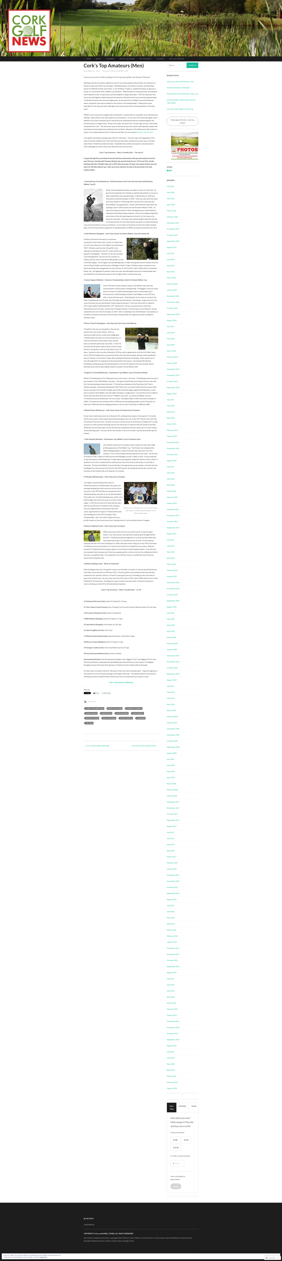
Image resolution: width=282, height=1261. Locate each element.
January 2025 (172, 290)
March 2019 (171, 710)
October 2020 (172, 595)
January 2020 (172, 649)
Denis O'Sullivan (115, 708)
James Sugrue (91, 713)
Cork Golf (92, 701)
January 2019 (172, 723)
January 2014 (172, 1088)
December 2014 (173, 1021)
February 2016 (172, 936)
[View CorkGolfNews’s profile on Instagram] (171, 170)
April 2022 (171, 485)
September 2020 (173, 601)
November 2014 (173, 1027)
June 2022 (170, 473)
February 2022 (172, 497)
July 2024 (170, 326)
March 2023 (171, 424)
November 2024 (173, 302)
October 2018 (172, 741)
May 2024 (171, 339)
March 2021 (171, 564)
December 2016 (173, 875)
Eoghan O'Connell (134, 708)
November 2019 (173, 662)
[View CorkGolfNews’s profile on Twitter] (169, 170)
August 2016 (171, 899)
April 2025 (171, 272)
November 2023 (173, 375)
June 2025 (170, 259)
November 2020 (173, 589)
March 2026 (171, 211)
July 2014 (170, 1052)
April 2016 (171, 924)
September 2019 (173, 674)
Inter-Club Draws (127, 59)
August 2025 (171, 247)
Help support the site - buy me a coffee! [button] (183, 121)
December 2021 (173, 509)
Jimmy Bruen (106, 713)
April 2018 (171, 777)
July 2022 (170, 467)
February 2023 (172, 430)
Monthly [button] (182, 1106)
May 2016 (171, 918)
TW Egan (89, 723)
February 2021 (172, 570)
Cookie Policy (43, 1257)
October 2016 (172, 887)
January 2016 (172, 942)
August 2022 (171, 461)
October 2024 (172, 308)
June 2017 (170, 838)
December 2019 (173, 656)
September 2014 (173, 1039)
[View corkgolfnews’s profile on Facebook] (168, 170)
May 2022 (171, 479)
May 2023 (171, 412)
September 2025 (173, 241)
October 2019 (172, 668)
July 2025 (170, 253)
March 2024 (171, 351)
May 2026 (171, 198)
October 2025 (172, 235)
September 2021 (173, 528)
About (98, 59)
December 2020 (173, 582)
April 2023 (171, 418)
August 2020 (171, 607)
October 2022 (172, 454)
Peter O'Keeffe (126, 718)
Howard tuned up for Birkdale (178, 88)
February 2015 (172, 1009)
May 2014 (171, 1064)
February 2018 (172, 790)
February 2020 (172, 643)
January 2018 (172, 796)
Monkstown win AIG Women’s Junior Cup (182, 94)
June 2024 (170, 333)
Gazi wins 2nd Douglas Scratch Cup (180, 109)
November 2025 (173, 229)
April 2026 (171, 205)
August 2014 (171, 1046)
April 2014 (171, 1070)
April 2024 (171, 345)
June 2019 (170, 692)
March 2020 (171, 637)
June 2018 (170, 765)
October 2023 (172, 381)
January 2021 (172, 576)
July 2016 (170, 905)
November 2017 (173, 808)
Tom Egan (141, 718)
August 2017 (171, 826)
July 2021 (170, 540)
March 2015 (171, 1003)
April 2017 (171, 851)
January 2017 (172, 869)
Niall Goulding (109, 718)
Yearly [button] (194, 1106)
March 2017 (171, 857)
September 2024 (173, 314)
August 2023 (171, 393)
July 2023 (170, 400)
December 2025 (173, 223)
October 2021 (172, 521)
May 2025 (171, 265)
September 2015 (173, 966)
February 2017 (172, 863)
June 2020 (170, 619)
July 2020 (170, 613)
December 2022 (173, 442)
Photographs (145, 59)
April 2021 (171, 558)
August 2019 (171, 680)
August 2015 (171, 972)
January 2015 (172, 1015)
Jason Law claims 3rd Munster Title (180, 81)
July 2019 (170, 686)
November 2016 (173, 881)
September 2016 (173, 893)
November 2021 (173, 515)
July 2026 (170, 186)
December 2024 (173, 296)
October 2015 (172, 960)
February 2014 (172, 1082)
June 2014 (170, 1058)
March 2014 (171, 1076)
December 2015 (173, 948)
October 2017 (172, 814)
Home (88, 59)
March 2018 (171, 784)
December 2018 (173, 729)
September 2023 (173, 387)
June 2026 (170, 192)
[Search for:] (182, 65)
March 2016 (171, 930)
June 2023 (170, 406)
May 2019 (171, 698)
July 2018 (170, 759)
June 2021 (170, 546)
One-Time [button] (172, 1107)
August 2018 (171, 753)
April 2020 (171, 631)
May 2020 (171, 625)
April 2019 (171, 704)
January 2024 (172, 363)
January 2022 (172, 503)
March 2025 (171, 278)
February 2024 (172, 357)
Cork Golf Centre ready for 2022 (144, 746)
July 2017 (170, 832)
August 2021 (171, 534)
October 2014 (172, 1033)
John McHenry (122, 713)
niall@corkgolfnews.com (115, 71)
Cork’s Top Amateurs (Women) (96, 746)
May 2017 (171, 844)
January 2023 (172, 436)
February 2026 (172, 217)
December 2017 (173, 802)
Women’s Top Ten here (144, 132)
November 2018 (173, 735)
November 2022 (173, 448)
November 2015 (173, 954)
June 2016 (170, 911)
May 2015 (171, 991)
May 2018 (171, 771)
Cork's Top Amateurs (95, 708)
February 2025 (172, 284)
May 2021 (171, 552)
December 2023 (173, 369)
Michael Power (92, 718)
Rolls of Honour (176, 59)
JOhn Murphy (137, 713)
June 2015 (170, 985)
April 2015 (171, 997)
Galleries (160, 59)
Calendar (110, 59)
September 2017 (173, 820)
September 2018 (173, 747)
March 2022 (171, 491)
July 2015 (170, 979)
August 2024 (171, 320)
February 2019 (172, 716)
